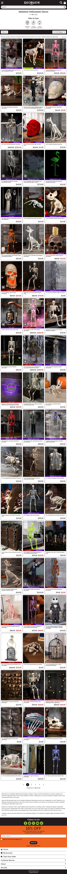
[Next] (43, 784)
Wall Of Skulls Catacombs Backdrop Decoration (10, 702)
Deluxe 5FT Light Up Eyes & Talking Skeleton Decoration (54, 330)
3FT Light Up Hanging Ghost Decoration (55, 478)
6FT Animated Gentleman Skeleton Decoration (32, 590)
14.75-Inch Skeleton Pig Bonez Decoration (11, 775)
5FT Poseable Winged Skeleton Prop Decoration (32, 702)
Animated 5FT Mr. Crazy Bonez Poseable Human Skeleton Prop (33, 404)
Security (4, 868)
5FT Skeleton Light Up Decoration (31, 515)
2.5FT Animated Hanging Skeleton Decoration (54, 367)
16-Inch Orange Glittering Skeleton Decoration (54, 590)
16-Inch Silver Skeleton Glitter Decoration (55, 292)
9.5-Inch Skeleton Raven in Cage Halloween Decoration (53, 665)
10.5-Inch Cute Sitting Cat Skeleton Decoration (10, 108)
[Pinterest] (29, 823)
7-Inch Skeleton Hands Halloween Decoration (32, 739)
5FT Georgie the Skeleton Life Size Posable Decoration (9, 182)
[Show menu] (2, 2)
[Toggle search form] (61, 3)
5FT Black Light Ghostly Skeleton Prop (55, 775)
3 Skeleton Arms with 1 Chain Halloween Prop (55, 553)
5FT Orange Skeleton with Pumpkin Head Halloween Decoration (11, 256)
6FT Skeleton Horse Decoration (31, 70)
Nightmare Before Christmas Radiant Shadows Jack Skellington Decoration (10, 404)
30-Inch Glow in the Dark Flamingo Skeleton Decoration (54, 182)
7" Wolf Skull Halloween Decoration (54, 738)
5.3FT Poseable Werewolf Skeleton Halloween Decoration (32, 479)
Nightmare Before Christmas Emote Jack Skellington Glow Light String (55, 702)
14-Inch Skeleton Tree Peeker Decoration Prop (11, 516)
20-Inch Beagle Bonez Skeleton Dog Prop (11, 478)
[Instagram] (33, 823)
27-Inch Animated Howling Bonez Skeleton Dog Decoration (9, 590)
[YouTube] (37, 823)
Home (5, 849)
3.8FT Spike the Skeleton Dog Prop (54, 144)
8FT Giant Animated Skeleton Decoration (11, 144)
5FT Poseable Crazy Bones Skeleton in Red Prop (10, 441)
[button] (65, 3)
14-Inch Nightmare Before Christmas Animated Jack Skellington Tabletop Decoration (54, 627)
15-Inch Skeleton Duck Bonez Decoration (55, 515)
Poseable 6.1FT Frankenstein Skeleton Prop (32, 293)
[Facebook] (25, 823)
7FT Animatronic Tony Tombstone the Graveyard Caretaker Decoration (32, 367)
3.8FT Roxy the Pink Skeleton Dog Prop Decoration (11, 627)
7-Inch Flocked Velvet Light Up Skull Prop (32, 145)
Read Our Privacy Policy (33, 846)
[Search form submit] (64, 7)
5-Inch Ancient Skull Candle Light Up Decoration (54, 256)
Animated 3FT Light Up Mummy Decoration (31, 776)
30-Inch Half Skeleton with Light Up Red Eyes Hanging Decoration (11, 71)
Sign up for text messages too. (12, 839)
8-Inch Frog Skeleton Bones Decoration (33, 664)
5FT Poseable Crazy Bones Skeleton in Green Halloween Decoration (32, 553)
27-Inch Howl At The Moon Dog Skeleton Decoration (33, 256)
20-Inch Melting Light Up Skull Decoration (9, 293)
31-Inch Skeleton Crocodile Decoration (33, 218)
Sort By (58, 32)
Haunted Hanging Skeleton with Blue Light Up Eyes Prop (54, 441)
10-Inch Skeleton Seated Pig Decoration (55, 218)
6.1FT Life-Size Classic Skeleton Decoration (9, 367)
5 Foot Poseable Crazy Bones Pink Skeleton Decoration (53, 71)
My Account (7, 853)
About (3, 864)
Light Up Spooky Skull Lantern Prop (10, 329)
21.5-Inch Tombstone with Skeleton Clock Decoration (11, 665)
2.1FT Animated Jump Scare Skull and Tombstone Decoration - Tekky (32, 182)
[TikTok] (41, 823)
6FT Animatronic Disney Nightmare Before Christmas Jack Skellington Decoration (33, 108)
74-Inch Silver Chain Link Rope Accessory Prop (11, 553)
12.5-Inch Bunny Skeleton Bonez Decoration (53, 404)
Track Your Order (9, 857)
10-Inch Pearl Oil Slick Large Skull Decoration (54, 108)
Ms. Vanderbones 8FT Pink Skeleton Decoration (32, 330)
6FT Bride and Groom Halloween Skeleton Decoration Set (11, 219)
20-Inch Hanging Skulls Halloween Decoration (10, 739)
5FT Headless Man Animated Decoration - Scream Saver (33, 441)
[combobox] (32, 7)
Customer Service (8, 860)
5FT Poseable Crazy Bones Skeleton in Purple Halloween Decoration (32, 627)
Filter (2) (4, 32)
